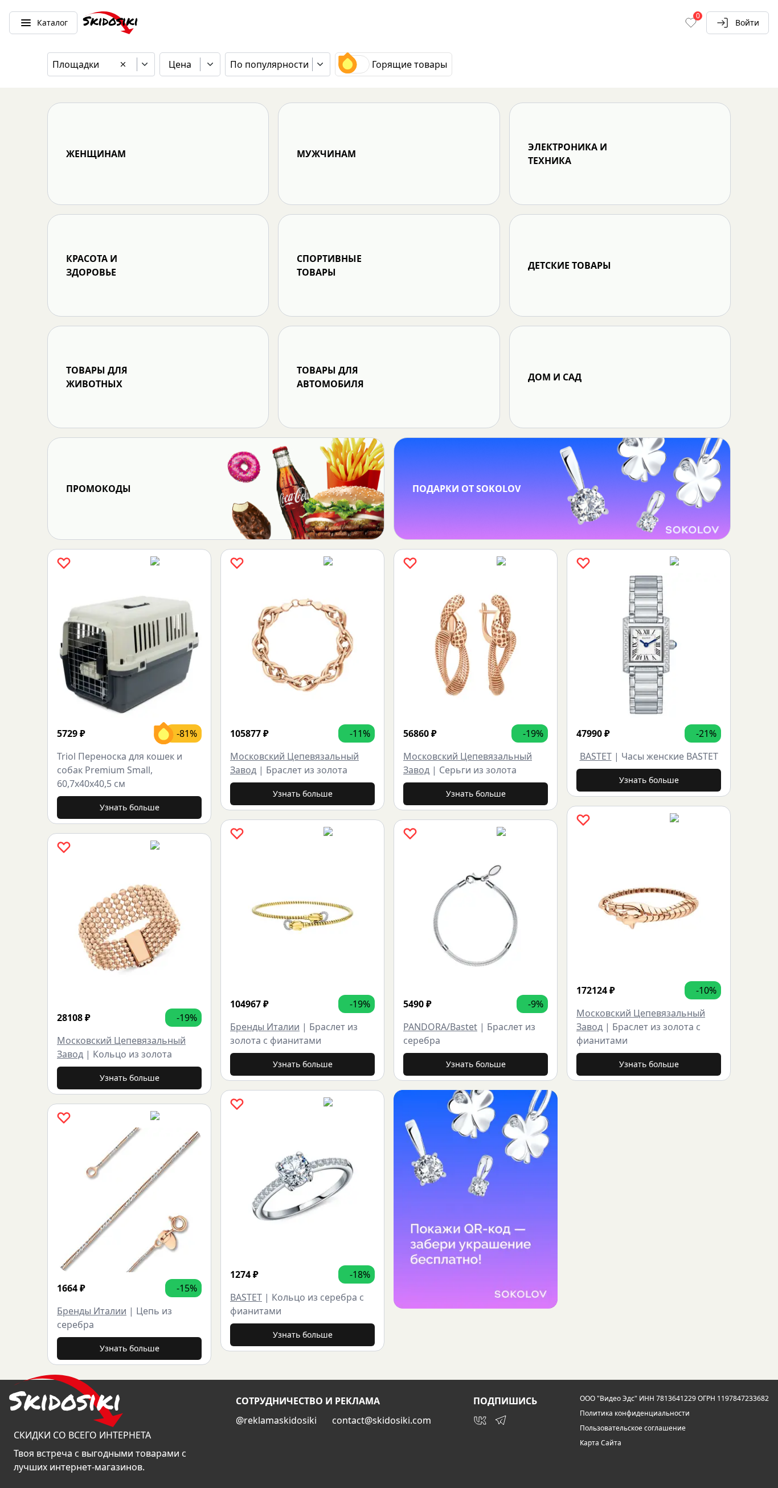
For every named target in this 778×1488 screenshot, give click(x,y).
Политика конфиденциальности (635, 1413)
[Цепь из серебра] (129, 1200)
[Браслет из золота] (302, 645)
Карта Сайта (600, 1443)
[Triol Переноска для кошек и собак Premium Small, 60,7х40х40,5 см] (129, 645)
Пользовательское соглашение (633, 1428)
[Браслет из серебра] (475, 915)
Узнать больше (129, 807)
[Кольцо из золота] (129, 929)
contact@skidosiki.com (381, 1420)
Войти (747, 22)
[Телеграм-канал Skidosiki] (500, 1420)
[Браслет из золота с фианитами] (302, 915)
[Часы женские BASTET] (648, 645)
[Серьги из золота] (475, 645)
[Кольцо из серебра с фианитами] (302, 1186)
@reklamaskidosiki (276, 1420)
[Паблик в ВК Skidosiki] (480, 1420)
